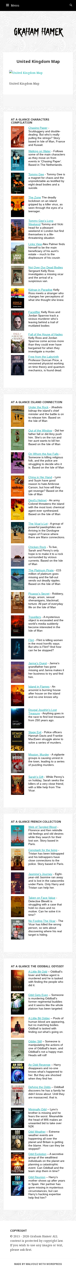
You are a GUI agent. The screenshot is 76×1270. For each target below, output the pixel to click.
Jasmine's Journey (40, 874)
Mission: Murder (38, 754)
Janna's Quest (37, 663)
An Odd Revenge (39, 1064)
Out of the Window (40, 430)
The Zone (34, 197)
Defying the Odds (39, 1087)
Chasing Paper (37, 127)
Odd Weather (37, 1131)
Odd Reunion (36, 1177)
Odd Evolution (37, 1154)
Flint (31, 640)
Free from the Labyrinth (43, 356)
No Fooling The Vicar (42, 920)
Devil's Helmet (37, 500)
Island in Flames (38, 686)
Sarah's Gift (35, 776)
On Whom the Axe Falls (43, 453)
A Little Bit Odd (37, 971)
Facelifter (34, 312)
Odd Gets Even (38, 995)
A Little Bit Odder (39, 1018)
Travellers (34, 617)
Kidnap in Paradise (40, 289)
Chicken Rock (37, 547)
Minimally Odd (37, 1109)
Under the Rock (38, 407)
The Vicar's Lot (38, 523)
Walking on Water (39, 151)
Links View (35, 244)
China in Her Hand (40, 477)
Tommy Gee (36, 174)
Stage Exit (34, 732)
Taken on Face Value (41, 897)
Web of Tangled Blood (42, 827)
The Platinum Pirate (41, 570)
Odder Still (35, 1041)
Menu (15, 5)
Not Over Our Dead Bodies (45, 267)
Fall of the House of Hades (45, 334)
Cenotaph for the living (42, 850)
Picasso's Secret (38, 593)
